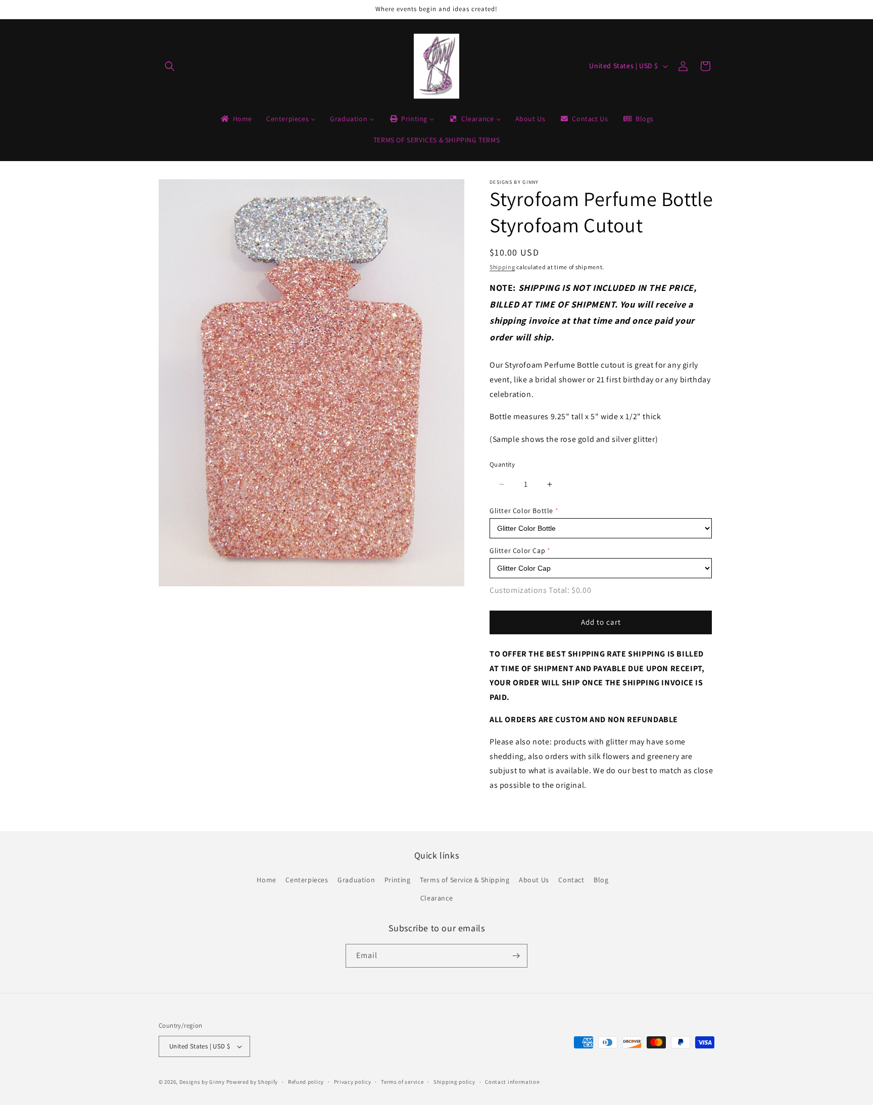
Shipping (502, 267)
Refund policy (306, 1081)
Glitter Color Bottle (521, 510)
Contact (571, 879)
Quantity (502, 464)
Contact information (512, 1081)
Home (266, 879)
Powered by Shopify (252, 1081)
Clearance (436, 897)
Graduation (356, 879)
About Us (534, 879)
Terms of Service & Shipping (464, 879)
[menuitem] (235, 118)
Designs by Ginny (202, 1081)
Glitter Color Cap (517, 550)
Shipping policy (454, 1081)
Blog (601, 879)
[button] (170, 66)
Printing (397, 879)
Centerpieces (306, 879)
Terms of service (402, 1081)
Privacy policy (352, 1081)
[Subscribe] (516, 956)
